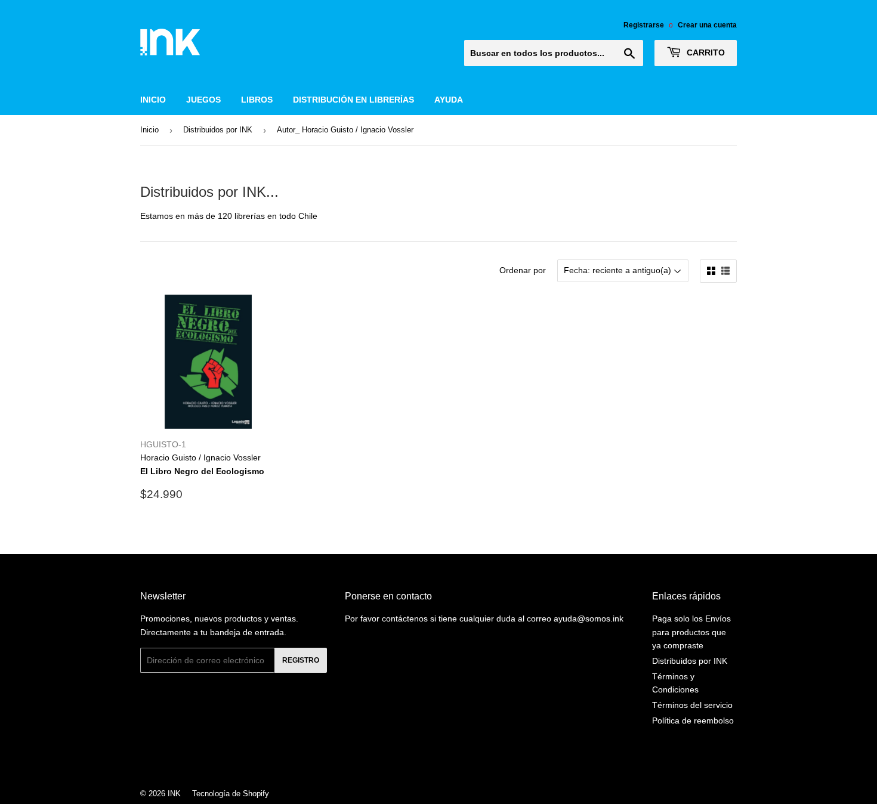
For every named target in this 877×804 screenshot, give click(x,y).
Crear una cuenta (707, 25)
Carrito (704, 52)
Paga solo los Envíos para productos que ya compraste (691, 632)
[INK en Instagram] (435, 761)
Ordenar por (522, 270)
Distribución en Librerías (353, 99)
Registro (300, 660)
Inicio (153, 99)
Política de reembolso (693, 720)
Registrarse (643, 25)
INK (174, 793)
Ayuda (448, 99)
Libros (257, 99)
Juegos (203, 99)
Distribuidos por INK (217, 129)
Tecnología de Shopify (230, 793)
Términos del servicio (692, 705)
